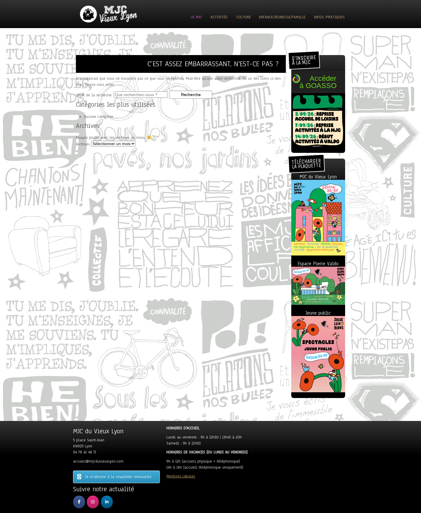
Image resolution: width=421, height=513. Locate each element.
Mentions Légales (180, 476)
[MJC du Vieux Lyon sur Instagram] (93, 502)
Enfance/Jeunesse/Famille (282, 17)
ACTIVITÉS (219, 17)
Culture (243, 17)
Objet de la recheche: (94, 95)
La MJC (196, 17)
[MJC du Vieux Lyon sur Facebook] (79, 502)
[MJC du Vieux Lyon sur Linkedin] (107, 502)
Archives (83, 144)
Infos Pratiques (329, 17)
